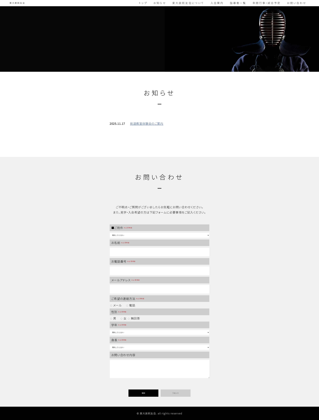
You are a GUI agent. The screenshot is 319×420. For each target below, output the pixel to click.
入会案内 (217, 3)
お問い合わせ (296, 3)
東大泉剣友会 (17, 2)
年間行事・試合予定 (267, 3)
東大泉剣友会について (188, 3)
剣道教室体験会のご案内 (146, 123)
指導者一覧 (238, 3)
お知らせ (160, 3)
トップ (143, 3)
